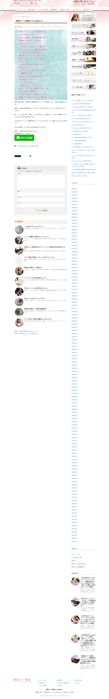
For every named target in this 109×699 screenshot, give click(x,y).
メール (19, 197)
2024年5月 (74, 261)
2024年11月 (75, 248)
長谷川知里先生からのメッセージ (28, 331)
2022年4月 (74, 336)
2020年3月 (74, 415)
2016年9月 (74, 528)
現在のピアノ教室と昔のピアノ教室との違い (83, 172)
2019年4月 (74, 450)
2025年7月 (74, 223)
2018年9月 (74, 472)
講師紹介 (59, 680)
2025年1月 (74, 242)
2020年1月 (74, 421)
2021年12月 (75, 349)
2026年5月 (74, 192)
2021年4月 (74, 374)
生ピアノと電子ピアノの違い (79, 175)
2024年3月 (74, 267)
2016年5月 (74, 541)
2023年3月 (74, 302)
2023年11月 (75, 277)
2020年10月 (75, 393)
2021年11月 (74, 352)
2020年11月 (75, 390)
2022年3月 (74, 340)
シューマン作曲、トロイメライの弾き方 (82, 100)
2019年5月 (74, 447)
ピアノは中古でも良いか (78, 125)
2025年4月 (74, 232)
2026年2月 (74, 201)
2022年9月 (74, 321)
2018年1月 (74, 484)
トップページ (42, 680)
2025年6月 (74, 226)
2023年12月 (75, 273)
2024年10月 (75, 251)
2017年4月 (74, 506)
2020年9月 (74, 396)
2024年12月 (75, 245)
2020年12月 (75, 387)
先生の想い (42, 683)
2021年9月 (74, 358)
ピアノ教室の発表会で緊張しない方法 (82, 137)
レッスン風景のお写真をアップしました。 (37, 236)
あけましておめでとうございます (34, 298)
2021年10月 (75, 355)
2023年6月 (74, 292)
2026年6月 (74, 188)
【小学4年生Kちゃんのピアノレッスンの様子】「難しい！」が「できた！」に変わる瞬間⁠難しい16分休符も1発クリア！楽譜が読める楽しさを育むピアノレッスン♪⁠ (88, 640)
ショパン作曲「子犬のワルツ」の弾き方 (82, 106)
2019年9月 (74, 434)
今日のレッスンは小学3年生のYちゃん (36, 288)
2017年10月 (75, 491)
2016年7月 (74, 535)
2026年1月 (74, 204)
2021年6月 (74, 368)
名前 (18, 191)
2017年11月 (74, 487)
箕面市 (36, 146)
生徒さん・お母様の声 (63, 683)
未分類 (73, 560)
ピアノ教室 (31, 146)
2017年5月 (74, 503)
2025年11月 (75, 210)
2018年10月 (75, 469)
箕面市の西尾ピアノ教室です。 (33, 267)
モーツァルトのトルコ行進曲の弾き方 (82, 161)
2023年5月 (74, 295)
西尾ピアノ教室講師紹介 (78, 567)
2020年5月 (74, 409)
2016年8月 (74, 532)
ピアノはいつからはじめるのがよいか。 (82, 121)
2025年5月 (74, 229)
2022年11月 (75, 314)
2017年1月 (74, 516)
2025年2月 (74, 239)
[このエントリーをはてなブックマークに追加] (30, 156)
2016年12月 (75, 519)
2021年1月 (74, 384)
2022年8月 (74, 324)
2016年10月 (75, 525)
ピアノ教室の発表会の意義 (79, 140)
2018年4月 (74, 481)
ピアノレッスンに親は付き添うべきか (82, 128)
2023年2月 (74, 305)
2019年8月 (74, 437)
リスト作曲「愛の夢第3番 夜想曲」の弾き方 (84, 169)
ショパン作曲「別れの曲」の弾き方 (81, 103)
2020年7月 (74, 402)
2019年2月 (74, 456)
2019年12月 (75, 425)
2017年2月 (74, 513)
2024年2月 (74, 270)
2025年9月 (74, 217)
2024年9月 (74, 255)
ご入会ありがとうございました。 (34, 226)
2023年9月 (74, 283)
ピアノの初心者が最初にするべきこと (82, 118)
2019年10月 (75, 431)
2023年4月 (74, 299)
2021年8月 (74, 362)
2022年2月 (74, 343)
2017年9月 (74, 494)
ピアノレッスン (76, 554)
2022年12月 (75, 311)
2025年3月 (74, 236)
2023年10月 (75, 280)
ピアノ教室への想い (22, 146)
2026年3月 (74, 198)
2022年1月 (74, 346)
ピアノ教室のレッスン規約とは (80, 131)
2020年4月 (74, 412)
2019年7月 (74, 440)
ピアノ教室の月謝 (76, 134)
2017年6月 (74, 500)
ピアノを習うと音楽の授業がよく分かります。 (38, 319)
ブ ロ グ (77, 683)
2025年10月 (75, 214)
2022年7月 (74, 327)
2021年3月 (74, 377)
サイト (19, 203)
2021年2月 (74, 380)
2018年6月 (74, 478)
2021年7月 (74, 365)
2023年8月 (74, 286)
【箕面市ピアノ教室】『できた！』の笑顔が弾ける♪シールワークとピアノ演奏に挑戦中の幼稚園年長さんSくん (87, 659)
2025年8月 (74, 220)
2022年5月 (74, 333)
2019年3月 (74, 453)
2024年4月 (74, 264)
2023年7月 (74, 289)
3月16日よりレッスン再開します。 (29, 333)
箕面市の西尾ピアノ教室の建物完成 (35, 309)
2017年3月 (74, 510)
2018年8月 (74, 475)
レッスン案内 (42, 685)
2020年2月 (74, 418)
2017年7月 (74, 497)
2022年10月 (75, 317)
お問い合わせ (78, 680)
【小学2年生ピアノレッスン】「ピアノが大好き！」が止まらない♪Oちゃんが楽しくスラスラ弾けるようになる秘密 (87, 619)
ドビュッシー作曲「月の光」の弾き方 (82, 115)
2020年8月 (74, 399)
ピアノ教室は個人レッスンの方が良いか (82, 147)
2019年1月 (74, 459)
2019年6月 (74, 443)
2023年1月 (74, 308)
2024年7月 (74, 258)
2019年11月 (74, 428)
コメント (19, 173)
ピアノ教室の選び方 (77, 143)
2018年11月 (74, 465)
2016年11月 (74, 522)
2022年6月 (74, 330)
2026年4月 (74, 195)
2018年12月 (75, 462)
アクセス (59, 685)
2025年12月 (75, 207)
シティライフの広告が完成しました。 (35, 278)
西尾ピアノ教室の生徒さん (79, 563)
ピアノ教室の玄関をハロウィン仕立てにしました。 (40, 257)
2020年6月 (74, 406)
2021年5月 (74, 371)
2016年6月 (74, 538)
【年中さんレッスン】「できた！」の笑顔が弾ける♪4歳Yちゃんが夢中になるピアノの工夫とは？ (87, 602)
